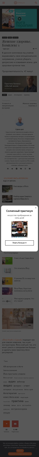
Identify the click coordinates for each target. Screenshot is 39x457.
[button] (36, 208)
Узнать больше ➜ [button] (19, 243)
